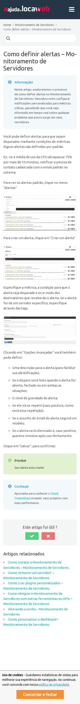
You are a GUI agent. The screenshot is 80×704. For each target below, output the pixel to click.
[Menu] (73, 9)
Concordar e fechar (40, 694)
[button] (32, 536)
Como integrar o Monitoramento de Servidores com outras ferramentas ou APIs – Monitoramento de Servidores (37, 599)
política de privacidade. (54, 684)
